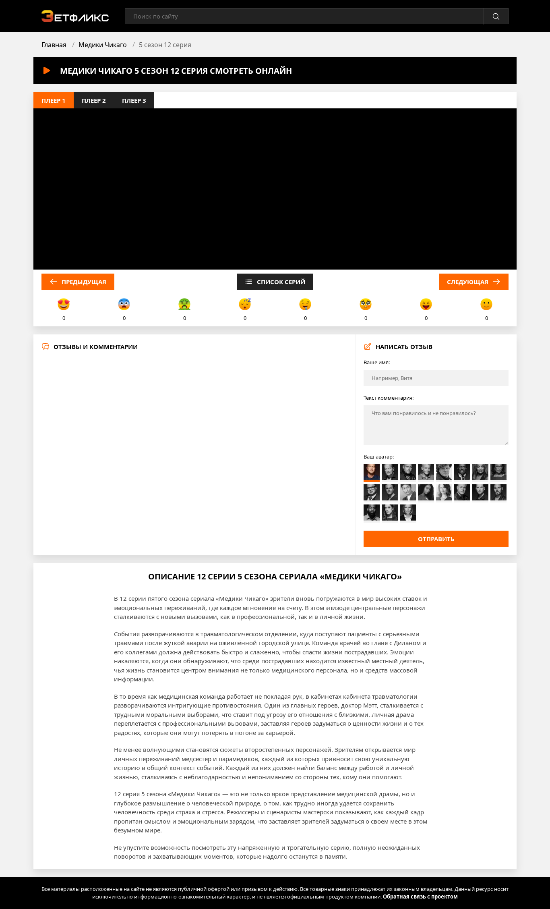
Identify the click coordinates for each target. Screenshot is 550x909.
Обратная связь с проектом (420, 896)
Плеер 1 (53, 100)
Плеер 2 (94, 100)
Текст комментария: (389, 397)
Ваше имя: (377, 362)
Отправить (436, 539)
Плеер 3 (134, 100)
